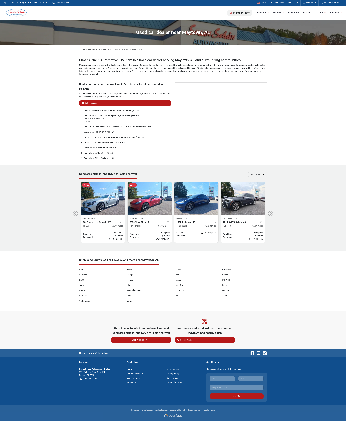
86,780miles (257, 226)
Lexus (225, 285)
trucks (145, 93)
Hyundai (178, 280)
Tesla (177, 295)
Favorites (310, 2)
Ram (129, 295)
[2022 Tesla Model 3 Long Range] (196, 198)
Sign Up (236, 396)
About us (131, 369)
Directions (131, 382)
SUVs (155, 93)
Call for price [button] (210, 232)
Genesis (226, 275)
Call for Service (186, 340)
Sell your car (172, 378)
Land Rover (180, 285)
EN (263, 2)
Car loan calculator (135, 374)
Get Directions (91, 103)
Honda (130, 280)
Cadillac (178, 269)
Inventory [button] (261, 12)
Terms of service (174, 382)
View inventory (133, 378)
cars (139, 93)
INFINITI (226, 280)
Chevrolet (226, 269)
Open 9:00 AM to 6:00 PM (285, 2)
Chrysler (83, 275)
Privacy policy (173, 374)
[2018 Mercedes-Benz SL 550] (103, 198)
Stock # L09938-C (230, 219)
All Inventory (256, 174)
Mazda (82, 290)
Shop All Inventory (139, 340)
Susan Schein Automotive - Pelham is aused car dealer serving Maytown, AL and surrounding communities (160, 60)
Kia (128, 285)
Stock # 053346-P (90, 219)
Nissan (225, 290)
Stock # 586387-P (136, 219)
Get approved (173, 369)
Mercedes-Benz (134, 290)
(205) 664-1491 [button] (62, 2)
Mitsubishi (179, 290)
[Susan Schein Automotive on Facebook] (251, 353)
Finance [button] (277, 12)
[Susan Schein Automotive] (16, 13)
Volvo (129, 301)
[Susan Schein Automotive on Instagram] (264, 353)
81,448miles (164, 226)
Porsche (83, 295)
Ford (177, 275)
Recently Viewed (331, 2)
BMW (129, 269)
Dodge (130, 275)
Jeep (81, 285)
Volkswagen (84, 301)
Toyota (225, 295)
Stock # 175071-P (183, 219)
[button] (26, 2)
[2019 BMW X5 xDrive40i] (243, 198)
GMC (81, 280)
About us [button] (334, 12)
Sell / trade (293, 12)
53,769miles (117, 226)
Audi (81, 269)
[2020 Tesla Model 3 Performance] (150, 198)
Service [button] (306, 12)
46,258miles (210, 226)
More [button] (320, 12)
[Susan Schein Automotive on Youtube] (257, 353)
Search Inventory (241, 12)
